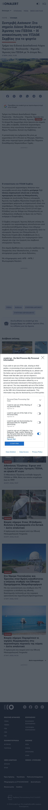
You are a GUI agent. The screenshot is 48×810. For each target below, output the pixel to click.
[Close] (43, 358)
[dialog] (24, 405)
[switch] (39, 405)
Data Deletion (11, 452)
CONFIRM (14, 443)
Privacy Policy (37, 452)
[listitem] (24, 400)
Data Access (24, 452)
